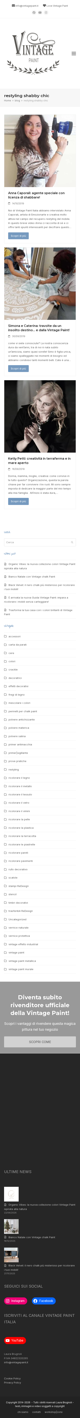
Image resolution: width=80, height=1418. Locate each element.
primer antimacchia (20, 744)
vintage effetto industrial (23, 944)
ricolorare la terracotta (22, 836)
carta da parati (18, 644)
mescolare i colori (19, 702)
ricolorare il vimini (19, 811)
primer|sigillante (18, 752)
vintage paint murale (21, 969)
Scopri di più (18, 235)
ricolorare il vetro (19, 802)
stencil (13, 894)
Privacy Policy (12, 1382)
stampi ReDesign (19, 886)
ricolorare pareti (18, 852)
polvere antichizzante (22, 719)
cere (11, 653)
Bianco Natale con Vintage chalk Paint (32, 576)
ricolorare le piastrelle (22, 844)
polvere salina (17, 736)
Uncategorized (17, 919)
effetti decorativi (18, 686)
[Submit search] (72, 542)
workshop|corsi (54, 1412)
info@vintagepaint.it (27, 5)
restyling (14, 769)
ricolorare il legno (19, 777)
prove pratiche (17, 761)
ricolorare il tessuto (20, 794)
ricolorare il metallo (20, 786)
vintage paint (16, 952)
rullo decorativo (18, 869)
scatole (13, 877)
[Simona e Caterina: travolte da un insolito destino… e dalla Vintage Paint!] (40, 283)
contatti (36, 1412)
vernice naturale (19, 927)
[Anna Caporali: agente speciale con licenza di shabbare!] (40, 150)
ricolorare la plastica (21, 827)
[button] (74, 53)
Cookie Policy (12, 1378)
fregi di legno (17, 694)
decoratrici (15, 677)
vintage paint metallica (22, 960)
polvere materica (19, 727)
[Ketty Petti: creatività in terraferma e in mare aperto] (40, 416)
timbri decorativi (18, 902)
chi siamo (22, 1412)
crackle (13, 669)
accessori (15, 636)
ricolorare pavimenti (21, 860)
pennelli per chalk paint (23, 711)
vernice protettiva (19, 935)
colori (12, 661)
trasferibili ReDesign (21, 910)
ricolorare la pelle (19, 819)
